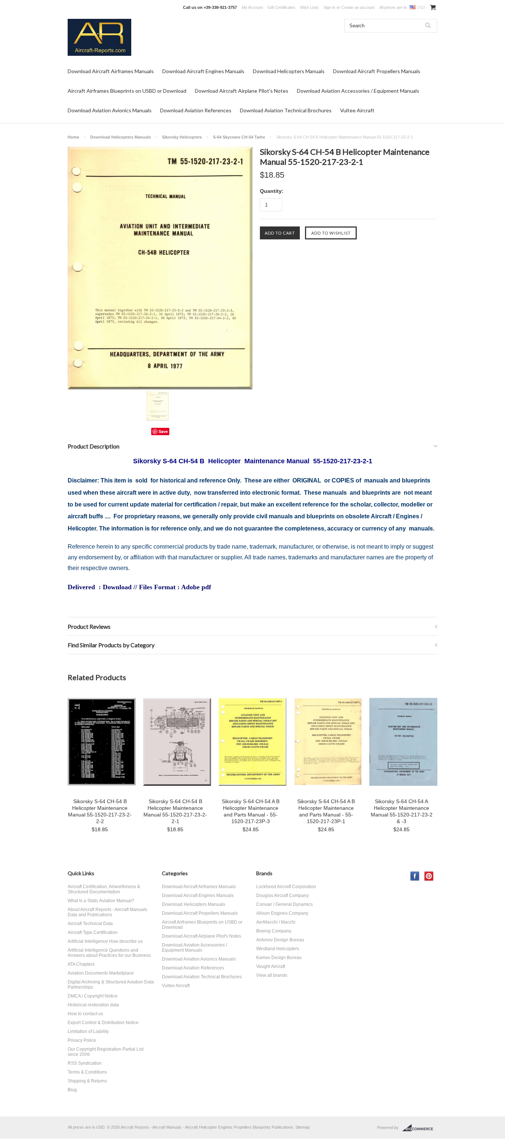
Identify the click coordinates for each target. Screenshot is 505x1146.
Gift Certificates (281, 7)
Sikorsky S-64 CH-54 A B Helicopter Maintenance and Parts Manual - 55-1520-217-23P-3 (250, 811)
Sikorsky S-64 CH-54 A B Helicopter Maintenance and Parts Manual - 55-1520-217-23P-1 (326, 811)
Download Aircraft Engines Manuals (203, 71)
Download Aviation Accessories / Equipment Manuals (358, 91)
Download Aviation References (195, 110)
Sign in (329, 7)
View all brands (271, 975)
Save (163, 431)
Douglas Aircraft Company (282, 895)
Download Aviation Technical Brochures (286, 110)
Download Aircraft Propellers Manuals (376, 71)
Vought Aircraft (270, 966)
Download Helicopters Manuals (289, 71)
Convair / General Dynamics (284, 904)
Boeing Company (273, 931)
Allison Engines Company (282, 913)
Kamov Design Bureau (279, 957)
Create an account (357, 7)
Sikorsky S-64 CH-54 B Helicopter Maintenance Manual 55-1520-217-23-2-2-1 (175, 811)
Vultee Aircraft (357, 110)
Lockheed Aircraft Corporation (286, 886)
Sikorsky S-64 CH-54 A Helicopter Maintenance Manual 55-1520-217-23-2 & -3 (402, 811)
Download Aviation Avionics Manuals (110, 110)
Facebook (415, 876)
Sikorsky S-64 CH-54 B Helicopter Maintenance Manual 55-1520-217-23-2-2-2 (100, 811)
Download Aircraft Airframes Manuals (111, 71)
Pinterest (429, 876)
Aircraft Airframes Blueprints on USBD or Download (127, 91)
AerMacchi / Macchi (275, 922)
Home (73, 137)
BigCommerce (419, 1128)
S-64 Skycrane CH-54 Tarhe (239, 137)
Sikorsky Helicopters (182, 137)
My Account (252, 7)
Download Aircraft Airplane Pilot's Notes (241, 91)
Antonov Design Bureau (280, 939)
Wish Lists (309, 7)
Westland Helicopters (277, 948)
